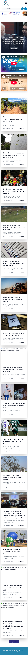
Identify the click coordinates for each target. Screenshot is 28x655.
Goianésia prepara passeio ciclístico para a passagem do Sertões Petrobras (12, 119)
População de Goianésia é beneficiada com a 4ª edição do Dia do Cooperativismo (13, 552)
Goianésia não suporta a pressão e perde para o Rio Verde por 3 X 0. (13, 441)
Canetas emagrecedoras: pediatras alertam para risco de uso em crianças (13, 263)
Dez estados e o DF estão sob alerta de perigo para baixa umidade (13, 477)
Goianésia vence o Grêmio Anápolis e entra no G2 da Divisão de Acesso (14, 227)
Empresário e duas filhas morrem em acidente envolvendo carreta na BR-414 (14, 405)
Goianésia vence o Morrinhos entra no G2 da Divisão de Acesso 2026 (14, 588)
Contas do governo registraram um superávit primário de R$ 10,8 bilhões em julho (13, 155)
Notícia (14, 34)
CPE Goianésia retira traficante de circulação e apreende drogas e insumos (13, 191)
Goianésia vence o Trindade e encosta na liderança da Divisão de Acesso (13, 369)
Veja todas (14, 642)
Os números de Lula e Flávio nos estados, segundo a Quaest (14, 39)
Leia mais (14, 48)
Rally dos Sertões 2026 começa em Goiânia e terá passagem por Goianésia (13, 299)
